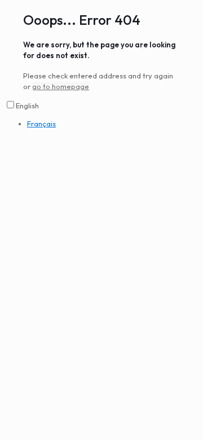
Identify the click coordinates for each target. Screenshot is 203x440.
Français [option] (41, 123)
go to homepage (60, 86)
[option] (112, 123)
